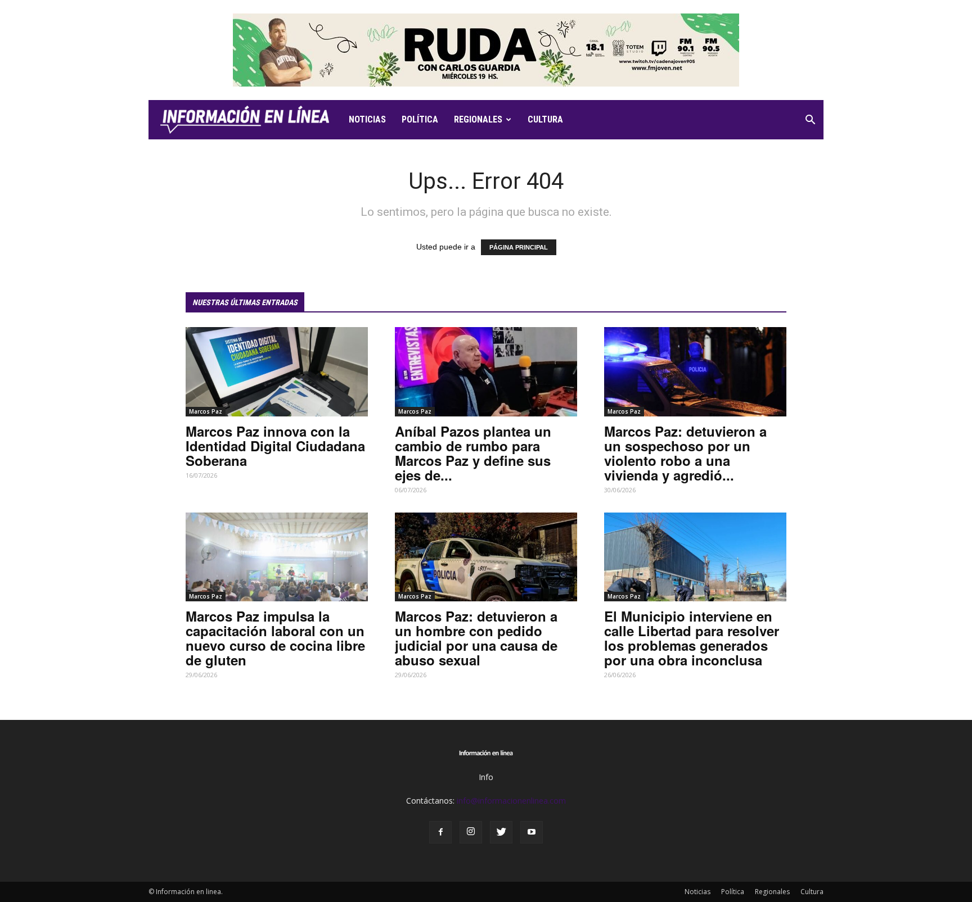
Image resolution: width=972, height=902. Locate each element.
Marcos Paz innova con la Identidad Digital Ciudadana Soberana (275, 445)
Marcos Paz (205, 411)
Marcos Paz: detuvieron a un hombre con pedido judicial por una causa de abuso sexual (476, 637)
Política (420, 119)
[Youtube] (531, 832)
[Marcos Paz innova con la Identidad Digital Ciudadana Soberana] (277, 371)
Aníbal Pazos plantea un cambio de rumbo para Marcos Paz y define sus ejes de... (473, 452)
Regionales (478, 119)
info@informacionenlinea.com (511, 800)
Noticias (367, 119)
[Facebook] (440, 832)
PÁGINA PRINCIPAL (518, 247)
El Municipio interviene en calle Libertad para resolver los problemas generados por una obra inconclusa (691, 637)
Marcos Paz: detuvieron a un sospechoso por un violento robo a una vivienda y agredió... (685, 452)
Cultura (545, 119)
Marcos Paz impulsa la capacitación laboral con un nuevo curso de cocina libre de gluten (275, 637)
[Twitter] (501, 832)
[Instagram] (471, 832)
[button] (810, 121)
